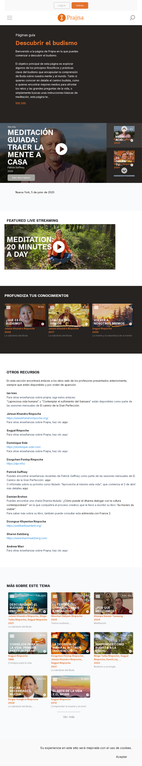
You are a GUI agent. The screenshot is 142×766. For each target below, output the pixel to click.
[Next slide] (124, 170)
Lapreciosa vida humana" (23, 401)
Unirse (80, 5)
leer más (21, 102)
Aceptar (121, 757)
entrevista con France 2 (96, 513)
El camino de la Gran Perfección (59, 405)
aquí (64, 422)
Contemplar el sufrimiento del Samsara (66, 401)
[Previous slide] (124, 129)
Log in (61, 5)
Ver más (69, 717)
